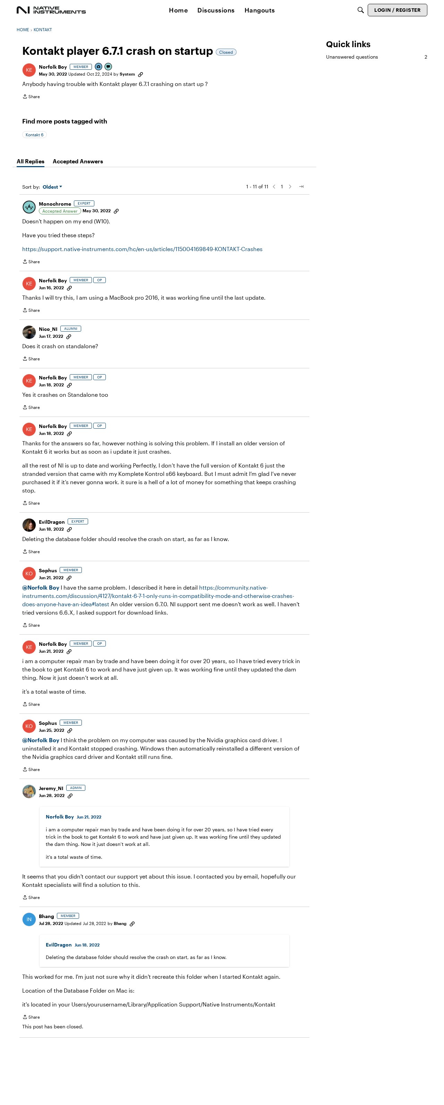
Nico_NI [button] (48, 329)
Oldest (51, 187)
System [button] (127, 73)
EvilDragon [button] (52, 522)
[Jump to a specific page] (301, 186)
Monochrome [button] (55, 204)
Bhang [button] (46, 916)
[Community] (51, 10)
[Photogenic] (99, 67)
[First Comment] (108, 67)
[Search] (361, 10)
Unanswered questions (376, 57)
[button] (29, 70)
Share (31, 97)
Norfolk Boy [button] (53, 67)
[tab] (30, 161)
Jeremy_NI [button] (51, 788)
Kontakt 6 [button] (34, 134)
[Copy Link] (140, 74)
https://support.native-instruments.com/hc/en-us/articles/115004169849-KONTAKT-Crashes (142, 249)
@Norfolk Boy (40, 587)
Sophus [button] (48, 570)
